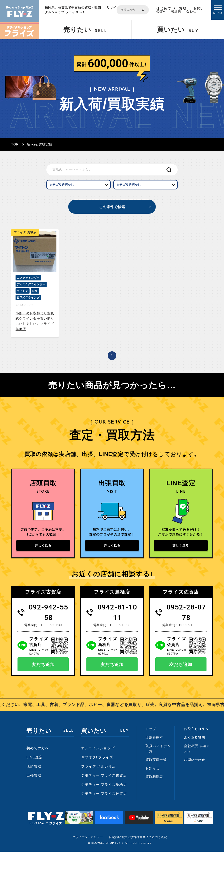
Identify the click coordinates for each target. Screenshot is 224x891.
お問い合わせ (195, 10)
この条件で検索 (112, 207)
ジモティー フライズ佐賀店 (104, 793)
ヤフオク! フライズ (97, 757)
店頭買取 (33, 766)
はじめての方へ (163, 10)
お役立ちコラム (196, 729)
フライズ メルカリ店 (98, 766)
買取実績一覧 (155, 759)
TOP (15, 144)
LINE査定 (34, 757)
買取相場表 (178, 10)
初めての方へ (37, 748)
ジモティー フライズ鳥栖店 (104, 784)
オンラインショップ (98, 748)
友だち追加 (43, 664)
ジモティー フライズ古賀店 (104, 775)
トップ (150, 729)
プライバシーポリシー (87, 837)
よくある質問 (194, 737)
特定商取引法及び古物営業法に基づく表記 (138, 837)
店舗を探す (154, 737)
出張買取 (33, 775)
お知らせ (152, 768)
